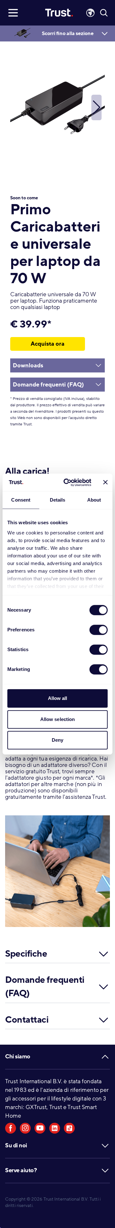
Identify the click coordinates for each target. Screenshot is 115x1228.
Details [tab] (57, 500)
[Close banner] (105, 482)
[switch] (98, 630)
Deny (57, 740)
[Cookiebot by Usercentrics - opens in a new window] (67, 482)
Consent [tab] (20, 500)
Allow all (57, 698)
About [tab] (94, 500)
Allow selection (57, 719)
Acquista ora (48, 344)
